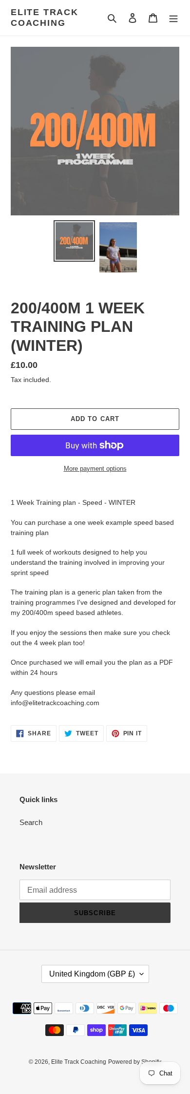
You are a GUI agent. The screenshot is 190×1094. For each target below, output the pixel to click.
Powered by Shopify (134, 1061)
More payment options (95, 468)
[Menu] (173, 17)
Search (30, 822)
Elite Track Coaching (44, 17)
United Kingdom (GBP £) (92, 974)
